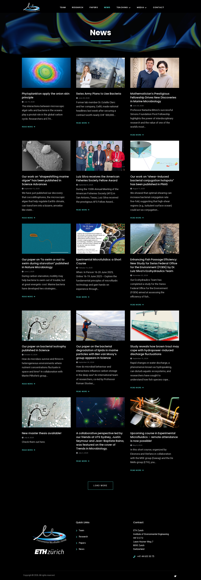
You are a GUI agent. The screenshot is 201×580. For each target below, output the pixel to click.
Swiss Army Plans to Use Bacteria (98, 94)
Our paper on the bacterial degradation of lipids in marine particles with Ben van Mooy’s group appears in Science (97, 352)
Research (77, 7)
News (107, 7)
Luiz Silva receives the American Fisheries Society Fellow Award (97, 178)
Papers (94, 7)
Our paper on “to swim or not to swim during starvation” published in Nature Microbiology (45, 263)
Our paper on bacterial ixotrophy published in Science (44, 348)
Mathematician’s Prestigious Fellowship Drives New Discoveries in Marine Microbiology (153, 97)
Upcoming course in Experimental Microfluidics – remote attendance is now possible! (154, 437)
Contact (158, 7)
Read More (27, 127)
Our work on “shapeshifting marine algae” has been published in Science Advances (45, 180)
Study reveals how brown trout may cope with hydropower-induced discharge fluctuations (154, 350)
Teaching (122, 7)
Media (140, 7)
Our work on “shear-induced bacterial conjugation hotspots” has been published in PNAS (152, 180)
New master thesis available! (41, 433)
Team (63, 7)
